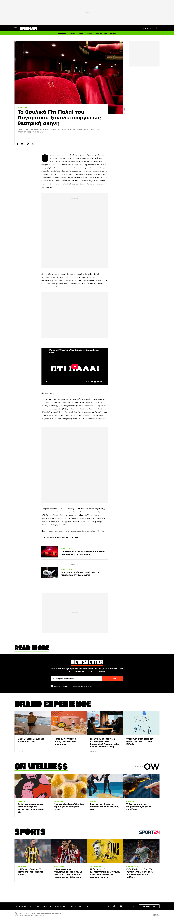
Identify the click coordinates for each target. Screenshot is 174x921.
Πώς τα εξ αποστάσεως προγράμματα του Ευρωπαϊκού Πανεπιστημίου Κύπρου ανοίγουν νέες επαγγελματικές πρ (104, 744)
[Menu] (15, 28)
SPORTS (30, 832)
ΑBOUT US (47, 906)
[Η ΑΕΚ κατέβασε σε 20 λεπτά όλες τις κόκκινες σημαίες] (32, 851)
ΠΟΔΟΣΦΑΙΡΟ (59, 866)
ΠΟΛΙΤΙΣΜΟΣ (23, 107)
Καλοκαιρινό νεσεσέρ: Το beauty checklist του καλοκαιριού (67, 741)
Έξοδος (90, 33)
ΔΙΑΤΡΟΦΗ (130, 801)
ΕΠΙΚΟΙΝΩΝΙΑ (20, 906)
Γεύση (81, 33)
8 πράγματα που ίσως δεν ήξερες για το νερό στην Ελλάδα (139, 741)
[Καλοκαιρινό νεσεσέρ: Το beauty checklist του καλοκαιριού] (69, 723)
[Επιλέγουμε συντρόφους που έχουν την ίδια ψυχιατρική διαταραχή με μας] (32, 786)
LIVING (93, 801)
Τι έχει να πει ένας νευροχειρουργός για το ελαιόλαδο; (138, 806)
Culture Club (101, 33)
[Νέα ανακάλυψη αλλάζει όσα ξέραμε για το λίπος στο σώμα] (69, 786)
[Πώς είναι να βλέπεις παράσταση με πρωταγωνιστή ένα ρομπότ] (49, 572)
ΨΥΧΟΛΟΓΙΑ (23, 801)
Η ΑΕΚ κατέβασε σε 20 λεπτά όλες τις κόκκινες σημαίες (30, 872)
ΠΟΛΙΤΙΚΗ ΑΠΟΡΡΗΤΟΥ (80, 906)
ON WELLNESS (41, 767)
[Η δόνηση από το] (69, 851)
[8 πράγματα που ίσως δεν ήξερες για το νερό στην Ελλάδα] (141, 723)
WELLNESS (58, 801)
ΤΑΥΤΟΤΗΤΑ (34, 906)
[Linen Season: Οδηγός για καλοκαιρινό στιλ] (32, 723)
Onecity (62, 33)
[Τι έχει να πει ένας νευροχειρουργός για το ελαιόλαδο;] (141, 786)
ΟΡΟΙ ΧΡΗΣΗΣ (61, 906)
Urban (72, 33)
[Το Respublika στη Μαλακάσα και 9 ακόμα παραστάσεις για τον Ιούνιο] (49, 551)
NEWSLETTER (149, 906)
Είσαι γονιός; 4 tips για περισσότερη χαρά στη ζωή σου (104, 806)
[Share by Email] (33, 143)
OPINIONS (22, 866)
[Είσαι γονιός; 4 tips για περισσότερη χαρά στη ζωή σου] (105, 786)
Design (113, 33)
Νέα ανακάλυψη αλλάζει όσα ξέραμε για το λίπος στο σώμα (69, 806)
